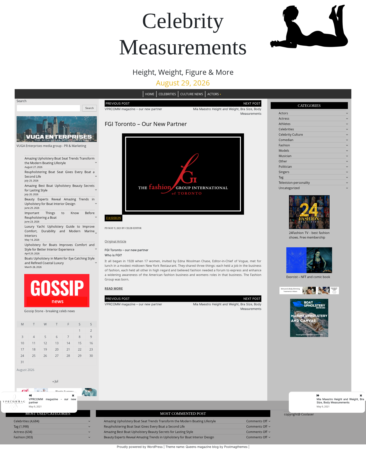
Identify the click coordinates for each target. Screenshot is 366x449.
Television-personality (294, 183)
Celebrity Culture (291, 134)
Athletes (285, 124)
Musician (285, 156)
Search (21, 101)
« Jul (55, 381)
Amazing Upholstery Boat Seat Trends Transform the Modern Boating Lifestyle (160, 421)
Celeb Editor (133, 228)
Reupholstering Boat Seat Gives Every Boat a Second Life (144, 426)
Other (283, 161)
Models (284, 150)
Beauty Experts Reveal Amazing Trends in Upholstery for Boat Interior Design (159, 437)
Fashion (113, 218)
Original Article (115, 241)
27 (57, 356)
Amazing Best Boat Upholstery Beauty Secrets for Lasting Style (148, 432)
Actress (284, 118)
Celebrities (167, 94)
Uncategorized (289, 188)
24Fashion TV (298, 233)
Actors (213, 94)
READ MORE (114, 288)
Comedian (286, 140)
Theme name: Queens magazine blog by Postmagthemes (206, 447)
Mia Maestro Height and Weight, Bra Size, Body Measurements (340, 400)
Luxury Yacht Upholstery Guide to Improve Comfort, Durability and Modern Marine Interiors (60, 231)
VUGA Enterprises (29, 146)
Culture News (191, 94)
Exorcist (292, 277)
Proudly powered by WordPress (140, 447)
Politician (285, 166)
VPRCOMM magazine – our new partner (133, 109)
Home (149, 94)
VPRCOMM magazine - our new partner (52, 400)
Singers (284, 172)
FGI (118, 255)
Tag (281, 177)
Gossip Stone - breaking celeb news (49, 311)
